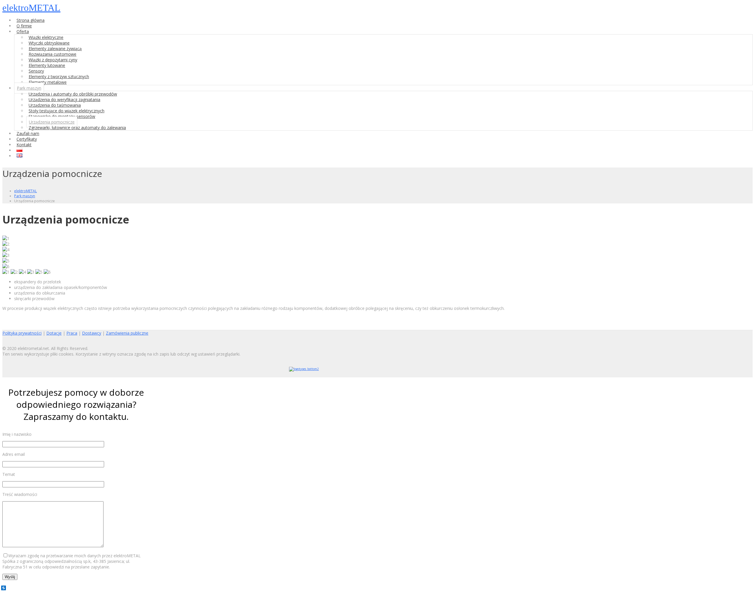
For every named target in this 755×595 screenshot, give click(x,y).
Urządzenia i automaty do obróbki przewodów (73, 94)
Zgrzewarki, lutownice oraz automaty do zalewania (77, 127)
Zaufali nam (28, 133)
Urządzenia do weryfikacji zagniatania (64, 99)
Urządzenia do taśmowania (55, 105)
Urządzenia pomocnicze (52, 122)
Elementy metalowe (48, 82)
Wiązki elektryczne (46, 37)
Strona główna (31, 20)
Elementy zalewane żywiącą (55, 48)
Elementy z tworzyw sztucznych (59, 76)
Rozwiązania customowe (52, 54)
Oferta (23, 31)
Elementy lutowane (47, 65)
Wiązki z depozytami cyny (53, 60)
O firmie (24, 26)
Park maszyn (29, 88)
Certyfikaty (27, 139)
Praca (71, 333)
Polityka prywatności (22, 333)
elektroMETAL (31, 7)
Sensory (36, 71)
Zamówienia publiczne (127, 333)
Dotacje (54, 333)
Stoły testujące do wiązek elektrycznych (66, 111)
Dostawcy (91, 333)
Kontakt (24, 144)
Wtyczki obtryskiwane (49, 43)
